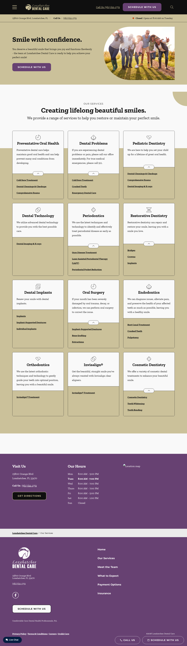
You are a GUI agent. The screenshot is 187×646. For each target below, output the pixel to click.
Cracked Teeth (79, 186)
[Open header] (15, 7)
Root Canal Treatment (138, 324)
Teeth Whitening (136, 403)
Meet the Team (108, 567)
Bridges (131, 250)
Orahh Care (63, 633)
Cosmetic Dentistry (137, 397)
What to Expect (108, 575)
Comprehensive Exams (28, 192)
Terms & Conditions (37, 633)
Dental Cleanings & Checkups (31, 186)
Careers (53, 633)
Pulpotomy (133, 337)
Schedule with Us (142, 7)
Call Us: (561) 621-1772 (108, 7)
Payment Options (109, 584)
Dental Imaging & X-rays (139, 186)
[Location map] (149, 491)
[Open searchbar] (172, 7)
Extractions (78, 341)
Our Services (106, 558)
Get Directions (29, 496)
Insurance (104, 593)
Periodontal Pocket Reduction (87, 269)
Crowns (131, 256)
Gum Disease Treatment (84, 252)
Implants (132, 263)
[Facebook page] (15, 595)
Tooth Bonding (134, 410)
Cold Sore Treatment (27, 180)
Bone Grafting (79, 335)
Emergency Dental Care (84, 192)
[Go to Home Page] (37, 7)
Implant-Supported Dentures (31, 322)
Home (102, 549)
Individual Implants (26, 328)
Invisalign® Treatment (28, 397)
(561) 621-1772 (70, 18)
